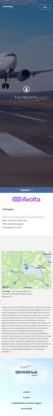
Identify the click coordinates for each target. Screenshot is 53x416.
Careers (25, 190)
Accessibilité (26, 409)
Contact (26, 398)
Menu (45, 7)
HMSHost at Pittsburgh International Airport (23, 217)
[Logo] (13, 8)
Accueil (26, 392)
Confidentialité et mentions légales (26, 403)
